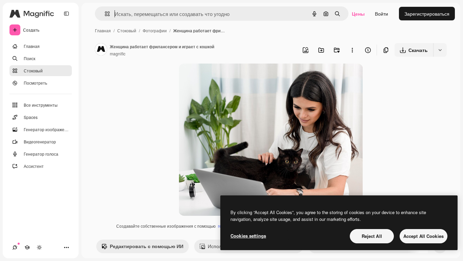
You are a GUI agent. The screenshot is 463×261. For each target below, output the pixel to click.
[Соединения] (14, 247)
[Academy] (27, 247)
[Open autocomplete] (104, 13)
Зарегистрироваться (426, 13)
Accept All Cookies (423, 236)
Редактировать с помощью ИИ (146, 246)
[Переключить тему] (39, 247)
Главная (103, 30)
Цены (358, 13)
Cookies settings (248, 235)
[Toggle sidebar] (66, 13)
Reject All (372, 236)
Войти (381, 13)
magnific (117, 53)
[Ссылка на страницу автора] (101, 50)
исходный (224, 76)
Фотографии (155, 30)
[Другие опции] (352, 50)
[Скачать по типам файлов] (440, 50)
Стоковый (126, 30)
